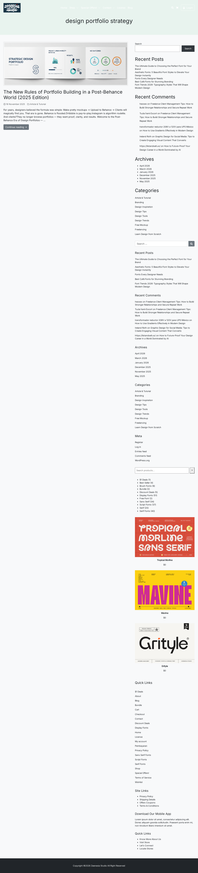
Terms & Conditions (149, 806)
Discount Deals (142, 723)
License (121, 7)
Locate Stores (146, 848)
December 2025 (147, 175)
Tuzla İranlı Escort (148, 113)
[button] (78, 8)
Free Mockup (141, 225)
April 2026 (145, 166)
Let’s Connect (146, 845)
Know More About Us (150, 839)
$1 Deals (139, 691)
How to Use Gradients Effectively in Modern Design (168, 130)
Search (138, 44)
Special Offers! (89, 7)
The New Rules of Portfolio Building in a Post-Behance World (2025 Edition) (62, 94)
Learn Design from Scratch (148, 234)
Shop (72, 7)
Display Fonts (141, 727)
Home (64, 7)
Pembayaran (141, 746)
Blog (130, 7)
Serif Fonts (140, 764)
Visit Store (145, 842)
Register (139, 442)
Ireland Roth (145, 136)
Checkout (140, 714)
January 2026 (146, 172)
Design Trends (142, 220)
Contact (107, 7)
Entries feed (141, 451)
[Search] (192, 470)
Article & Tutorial (38, 104)
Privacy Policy (141, 750)
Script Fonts (141, 759)
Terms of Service (143, 777)
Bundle (138, 705)
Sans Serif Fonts (143, 755)
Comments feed (143, 456)
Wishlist (139, 782)
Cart (137, 709)
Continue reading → (16, 127)
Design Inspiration (144, 207)
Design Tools (141, 216)
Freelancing (140, 229)
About (138, 696)
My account (141, 741)
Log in (138, 447)
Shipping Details (147, 799)
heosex (143, 104)
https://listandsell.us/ (150, 146)
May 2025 (145, 181)
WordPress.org (142, 460)
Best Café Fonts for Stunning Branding (154, 81)
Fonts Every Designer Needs (149, 78)
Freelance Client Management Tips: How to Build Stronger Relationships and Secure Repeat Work (166, 117)
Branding (139, 202)
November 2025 (148, 178)
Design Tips (141, 211)
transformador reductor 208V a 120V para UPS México (166, 126)
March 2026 (146, 169)
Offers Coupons (147, 802)
